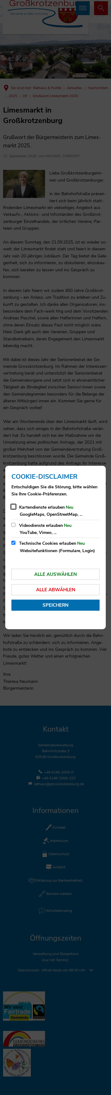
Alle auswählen (55, 574)
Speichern (55, 605)
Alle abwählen (55, 590)
